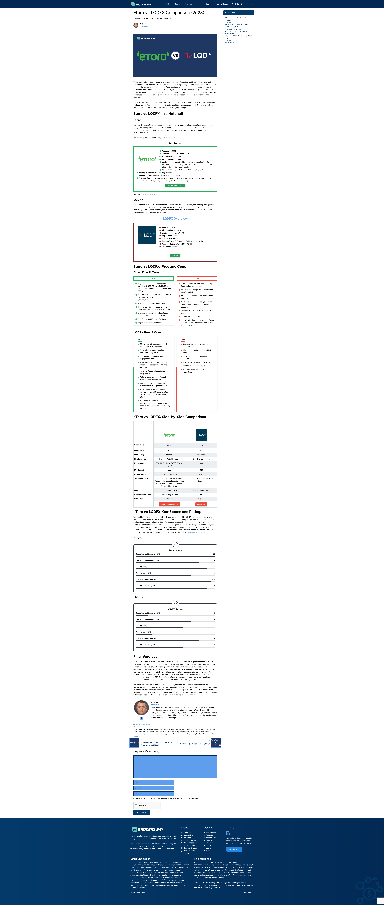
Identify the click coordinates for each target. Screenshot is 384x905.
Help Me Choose (222, 4)
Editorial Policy (189, 845)
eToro (138, 726)
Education (210, 845)
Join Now (175, 255)
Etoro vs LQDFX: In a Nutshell (235, 18)
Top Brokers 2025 (238, 4)
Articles (198, 4)
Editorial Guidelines (191, 840)
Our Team (187, 838)
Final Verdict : (230, 43)
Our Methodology (190, 843)
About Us (187, 833)
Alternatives (211, 838)
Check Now (201, 504)
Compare (188, 4)
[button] (251, 4)
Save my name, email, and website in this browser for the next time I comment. (168, 798)
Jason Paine (144, 26)
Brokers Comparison (143, 724)
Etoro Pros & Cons (233, 27)
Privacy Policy (248, 893)
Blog (208, 850)
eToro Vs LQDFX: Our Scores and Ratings (239, 36)
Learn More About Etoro (175, 185)
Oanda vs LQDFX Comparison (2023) (195, 744)
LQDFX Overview (175, 218)
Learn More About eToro (169, 504)
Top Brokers (211, 833)
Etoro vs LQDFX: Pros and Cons (236, 25)
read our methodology (196, 532)
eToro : (229, 38)
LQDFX (229, 22)
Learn (208, 848)
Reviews (178, 4)
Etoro (229, 20)
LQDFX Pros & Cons (234, 29)
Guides (168, 4)
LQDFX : (230, 40)
